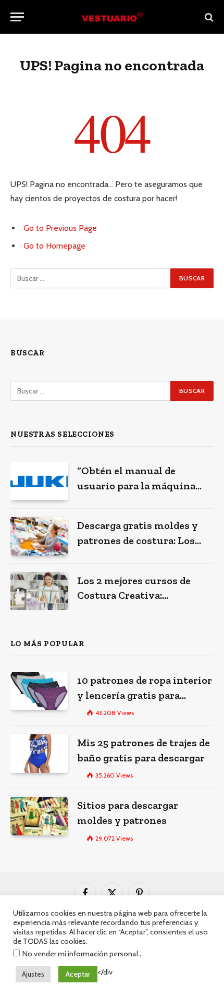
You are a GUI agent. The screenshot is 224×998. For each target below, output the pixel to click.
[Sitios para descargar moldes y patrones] (39, 816)
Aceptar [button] (78, 974)
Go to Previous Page (60, 228)
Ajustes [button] (33, 974)
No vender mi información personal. (81, 953)
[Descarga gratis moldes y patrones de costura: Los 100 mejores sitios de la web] (39, 536)
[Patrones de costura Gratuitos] (112, 17)
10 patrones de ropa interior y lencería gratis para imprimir (144, 695)
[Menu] (17, 17)
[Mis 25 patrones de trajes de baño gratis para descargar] (39, 753)
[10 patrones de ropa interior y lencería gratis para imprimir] (39, 691)
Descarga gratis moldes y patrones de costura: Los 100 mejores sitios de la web (144, 540)
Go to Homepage (54, 246)
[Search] (208, 17)
